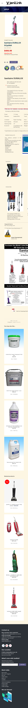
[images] (14, 26)
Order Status (4, 676)
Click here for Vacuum (11, 54)
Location (3, 679)
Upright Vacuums (8, 40)
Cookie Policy (4, 685)
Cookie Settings (5, 686)
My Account (4, 672)
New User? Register (6, 674)
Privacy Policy (5, 683)
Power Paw (14, 237)
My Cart (3, 675)
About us (4, 678)
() (19, 237)
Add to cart (13, 62)
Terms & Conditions (6, 682)
